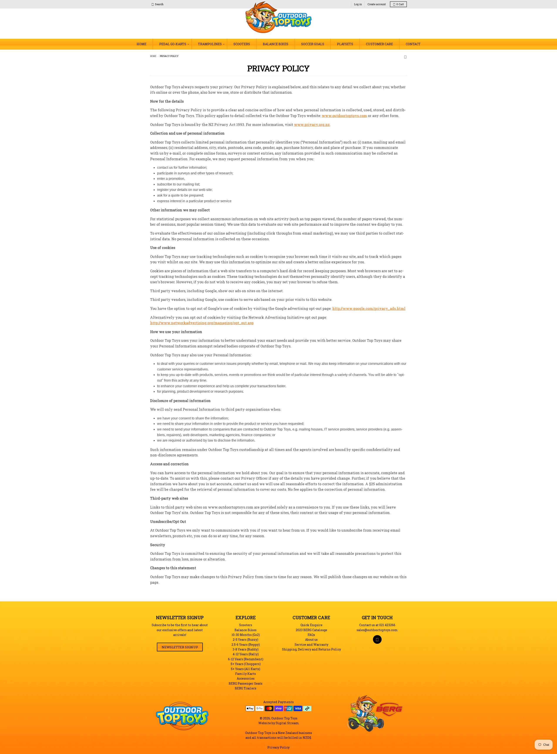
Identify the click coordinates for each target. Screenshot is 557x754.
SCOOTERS (241, 44)
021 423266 (387, 625)
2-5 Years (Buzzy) (245, 639)
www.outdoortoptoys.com (344, 115)
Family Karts (245, 674)
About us (311, 639)
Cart (400, 4)
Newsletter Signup (180, 647)
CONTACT (413, 44)
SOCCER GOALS (312, 44)
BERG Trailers (245, 688)
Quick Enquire (311, 625)
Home (153, 56)
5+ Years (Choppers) (246, 664)
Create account (376, 4)
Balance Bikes (246, 630)
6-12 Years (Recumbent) (245, 659)
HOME (141, 44)
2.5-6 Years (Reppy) (246, 644)
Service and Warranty (311, 644)
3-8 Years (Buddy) (245, 649)
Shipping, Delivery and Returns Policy (311, 649)
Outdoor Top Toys (284, 718)
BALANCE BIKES (275, 44)
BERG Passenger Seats (245, 683)
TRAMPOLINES (210, 44)
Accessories (246, 678)
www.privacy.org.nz (312, 124)
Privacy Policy (278, 747)
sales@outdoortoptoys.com (377, 630)
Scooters (245, 625)
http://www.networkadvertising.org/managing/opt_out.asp (201, 322)
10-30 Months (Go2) (246, 635)
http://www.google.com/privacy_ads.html (368, 308)
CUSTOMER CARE (379, 44)
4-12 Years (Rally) (246, 654)
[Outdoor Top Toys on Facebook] (405, 56)
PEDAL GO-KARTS (172, 44)
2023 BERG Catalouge (311, 630)
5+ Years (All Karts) (245, 669)
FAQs (311, 635)
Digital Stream (287, 723)
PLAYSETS (345, 44)
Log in (358, 4)
